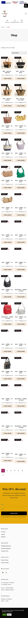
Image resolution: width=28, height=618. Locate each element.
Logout (3, 534)
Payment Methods (6, 548)
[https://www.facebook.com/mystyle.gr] (2, 572)
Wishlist (3, 536)
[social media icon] (24, 7)
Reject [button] (9, 614)
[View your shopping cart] (21, 21)
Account (3, 531)
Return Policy (4, 560)
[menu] (26, 13)
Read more (7, 78)
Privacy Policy (5, 562)
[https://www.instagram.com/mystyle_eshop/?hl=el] (6, 572)
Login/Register (15, 22)
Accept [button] (4, 614)
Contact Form (4, 551)
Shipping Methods (6, 546)
